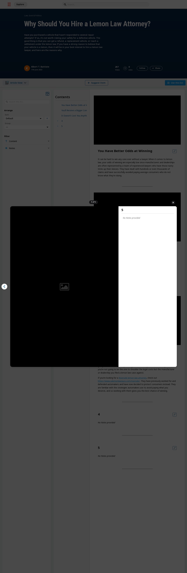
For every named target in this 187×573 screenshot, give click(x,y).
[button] (4, 286)
